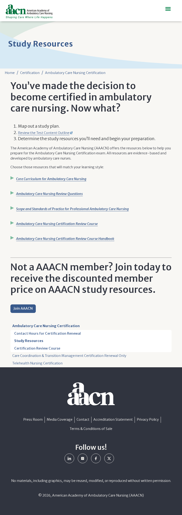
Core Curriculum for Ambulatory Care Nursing (51, 179)
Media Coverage (60, 419)
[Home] (31, 11)
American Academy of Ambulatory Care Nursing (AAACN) (98, 495)
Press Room (33, 419)
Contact (83, 419)
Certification (30, 73)
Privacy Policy (148, 419)
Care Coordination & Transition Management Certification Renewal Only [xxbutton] (69, 356)
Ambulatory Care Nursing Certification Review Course (57, 224)
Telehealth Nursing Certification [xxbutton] (37, 363)
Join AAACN (23, 308)
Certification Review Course (37, 348)
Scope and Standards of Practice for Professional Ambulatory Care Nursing (72, 209)
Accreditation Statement (113, 419)
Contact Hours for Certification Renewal (47, 333)
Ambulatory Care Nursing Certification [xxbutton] (46, 326)
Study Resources (28, 341)
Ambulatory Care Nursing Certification (75, 73)
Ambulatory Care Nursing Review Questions (49, 194)
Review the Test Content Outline (43, 133)
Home (10, 73)
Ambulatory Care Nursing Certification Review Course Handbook (65, 239)
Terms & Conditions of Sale (91, 429)
